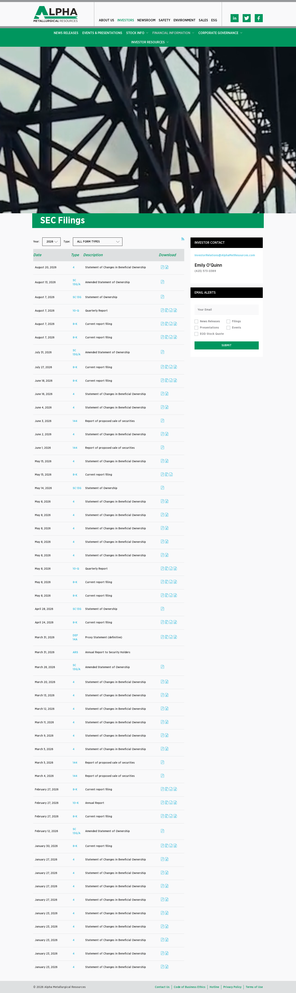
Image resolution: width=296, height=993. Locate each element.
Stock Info (135, 33)
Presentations (209, 327)
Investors (125, 20)
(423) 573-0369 (205, 271)
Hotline (214, 987)
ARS (75, 652)
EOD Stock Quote (212, 333)
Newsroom (146, 20)
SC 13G (77, 297)
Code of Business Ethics (189, 987)
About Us (106, 20)
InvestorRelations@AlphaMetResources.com (225, 255)
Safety (164, 20)
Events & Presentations (102, 33)
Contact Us (162, 987)
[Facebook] (259, 18)
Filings (236, 321)
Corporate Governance (218, 33)
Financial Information (171, 33)
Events (236, 327)
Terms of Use (254, 987)
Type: (66, 241)
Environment (185, 20)
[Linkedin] (235, 18)
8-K (75, 324)
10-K (76, 803)
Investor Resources (148, 42)
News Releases (66, 33)
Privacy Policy (232, 987)
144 (75, 421)
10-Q (76, 310)
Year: (36, 241)
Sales (203, 20)
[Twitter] (247, 18)
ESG (214, 20)
